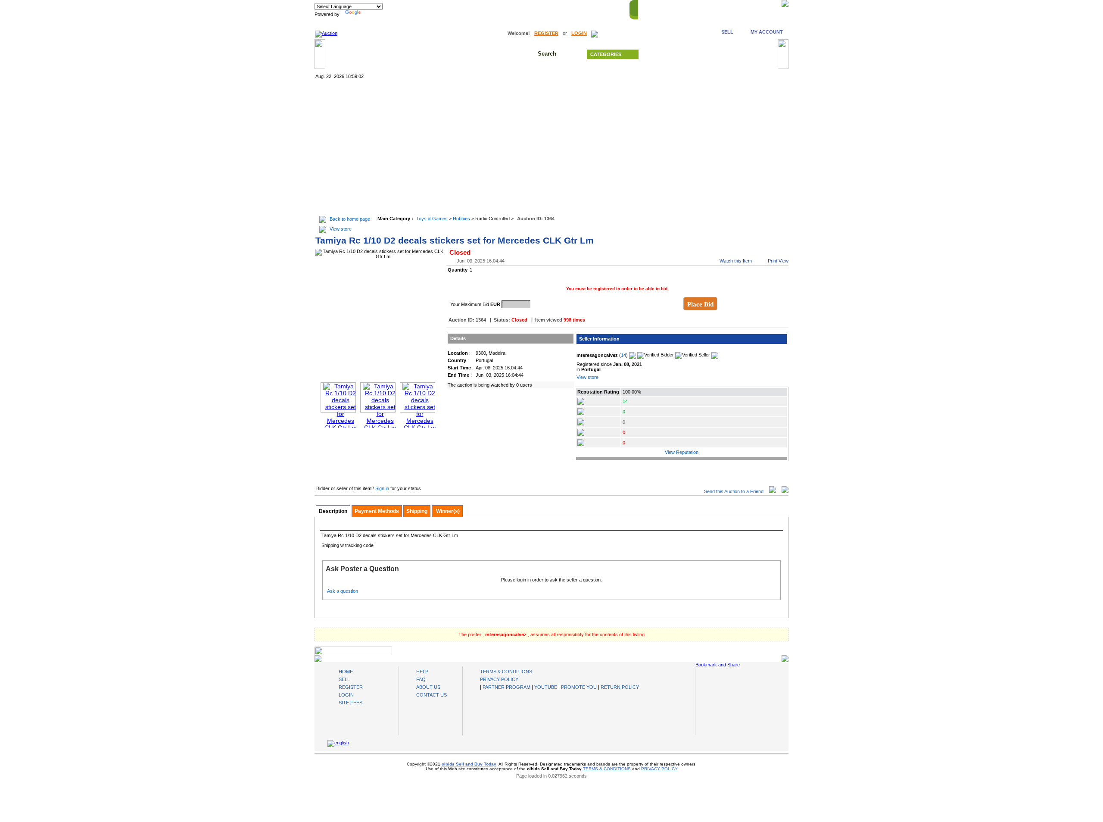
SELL (727, 31)
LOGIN (579, 33)
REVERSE (704, 8)
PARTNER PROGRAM (506, 687)
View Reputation (681, 452)
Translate (372, 14)
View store (341, 228)
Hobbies (461, 218)
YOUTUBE (545, 687)
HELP (730, 8)
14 (623, 355)
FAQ (421, 679)
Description (333, 511)
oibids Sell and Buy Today (469, 764)
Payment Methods (377, 511)
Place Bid (700, 304)
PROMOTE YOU (579, 687)
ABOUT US (428, 687)
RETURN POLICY (620, 687)
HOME (649, 8)
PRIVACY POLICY (499, 679)
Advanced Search (711, 54)
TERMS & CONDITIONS (506, 671)
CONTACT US (760, 8)
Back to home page (350, 219)
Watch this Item (736, 260)
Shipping (416, 511)
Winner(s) (447, 511)
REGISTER (546, 33)
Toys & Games (432, 218)
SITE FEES (350, 702)
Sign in (382, 488)
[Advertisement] (551, 148)
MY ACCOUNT (767, 31)
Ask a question (342, 591)
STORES (675, 8)
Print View (778, 260)
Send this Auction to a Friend (733, 491)
